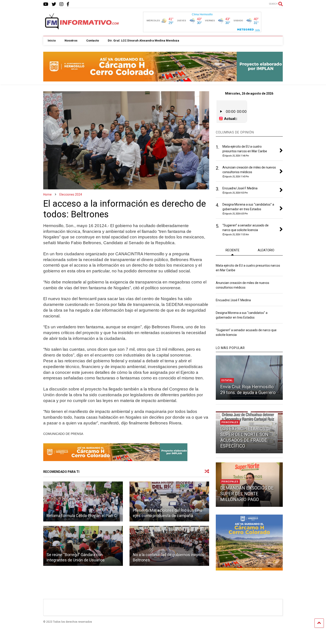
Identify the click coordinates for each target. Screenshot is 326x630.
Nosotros (71, 40)
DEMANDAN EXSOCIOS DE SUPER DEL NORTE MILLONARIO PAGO (247, 493)
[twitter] (54, 4)
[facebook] (68, 4)
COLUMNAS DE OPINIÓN (235, 132)
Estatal (227, 380)
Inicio (52, 40)
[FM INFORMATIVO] (82, 28)
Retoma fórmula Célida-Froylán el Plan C (82, 515)
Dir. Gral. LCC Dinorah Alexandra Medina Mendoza (143, 40)
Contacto (92, 40)
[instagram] (61, 4)
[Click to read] (83, 501)
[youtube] (45, 4)
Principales (230, 422)
